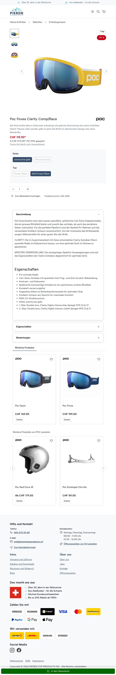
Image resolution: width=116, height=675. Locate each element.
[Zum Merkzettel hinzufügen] (51, 359)
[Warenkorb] (104, 11)
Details (19, 419)
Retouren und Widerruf (22, 568)
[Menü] (92, 11)
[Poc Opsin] (34, 378)
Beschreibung (23, 214)
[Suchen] (98, 11)
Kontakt (64, 568)
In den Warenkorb (60, 671)
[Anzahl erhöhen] (28, 189)
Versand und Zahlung (21, 559)
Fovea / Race (20, 173)
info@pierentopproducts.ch (28, 541)
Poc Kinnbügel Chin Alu (75, 487)
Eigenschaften (23, 326)
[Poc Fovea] (81, 378)
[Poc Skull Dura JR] (34, 459)
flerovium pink (42, 159)
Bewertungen (23, 337)
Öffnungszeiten (68, 573)
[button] (14, 33)
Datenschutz (16, 660)
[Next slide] (106, 71)
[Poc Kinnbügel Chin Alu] (81, 459)
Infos (13, 554)
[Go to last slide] (21, 71)
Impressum (38, 660)
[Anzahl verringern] (13, 189)
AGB (27, 660)
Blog (12, 573)
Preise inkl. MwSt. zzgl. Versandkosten (27, 144)
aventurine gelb (22, 159)
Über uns (65, 554)
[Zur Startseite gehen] (16, 11)
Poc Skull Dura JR (24, 487)
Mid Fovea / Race (40, 173)
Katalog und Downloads (22, 564)
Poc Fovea (68, 405)
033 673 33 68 (22, 532)
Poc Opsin (20, 405)
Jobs (62, 564)
